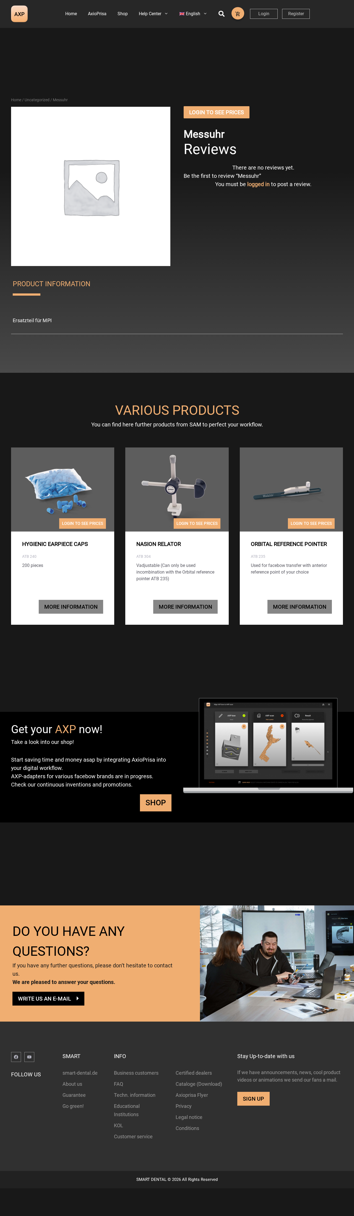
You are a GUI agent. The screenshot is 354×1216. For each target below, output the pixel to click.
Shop (123, 13)
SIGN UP (253, 1098)
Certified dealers (194, 1073)
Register (296, 13)
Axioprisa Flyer (192, 1095)
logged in (258, 184)
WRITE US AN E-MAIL (44, 998)
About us (72, 1084)
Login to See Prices (216, 112)
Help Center (150, 13)
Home (71, 13)
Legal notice (189, 1117)
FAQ (118, 1084)
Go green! (73, 1106)
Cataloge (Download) (199, 1084)
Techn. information (134, 1095)
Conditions (187, 1128)
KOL (118, 1125)
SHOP (155, 802)
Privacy (184, 1106)
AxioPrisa (97, 13)
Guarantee (74, 1095)
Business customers (136, 1073)
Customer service (133, 1136)
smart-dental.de (80, 1073)
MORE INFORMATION (71, 606)
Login (263, 13)
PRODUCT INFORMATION (51, 284)
